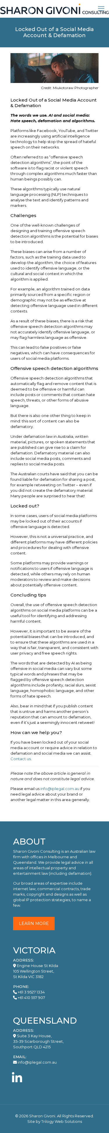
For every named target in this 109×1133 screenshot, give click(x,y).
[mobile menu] (101, 9)
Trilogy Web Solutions (61, 1121)
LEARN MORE (34, 923)
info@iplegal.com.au (59, 788)
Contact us (20, 758)
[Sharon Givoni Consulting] (54, 8)
